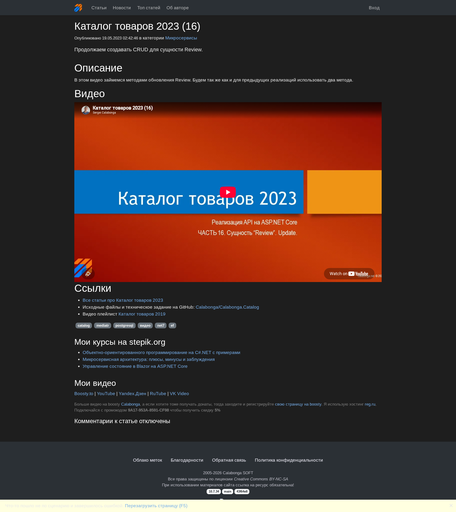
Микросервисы (181, 37)
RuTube (158, 393)
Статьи (99, 7)
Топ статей (148, 7)
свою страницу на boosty (298, 404)
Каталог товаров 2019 (142, 313)
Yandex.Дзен (132, 393)
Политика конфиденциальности (289, 460)
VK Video (179, 393)
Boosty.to (83, 393)
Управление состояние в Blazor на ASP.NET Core (135, 366)
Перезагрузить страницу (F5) (156, 505)
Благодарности (187, 460)
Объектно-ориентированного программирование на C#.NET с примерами (161, 352)
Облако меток (147, 460)
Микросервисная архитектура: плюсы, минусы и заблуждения (149, 359)
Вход (374, 7)
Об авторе (177, 7)
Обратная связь (229, 460)
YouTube (106, 393)
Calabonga (130, 404)
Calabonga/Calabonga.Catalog (227, 307)
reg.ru (370, 404)
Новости (122, 7)
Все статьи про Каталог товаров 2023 (123, 300)
